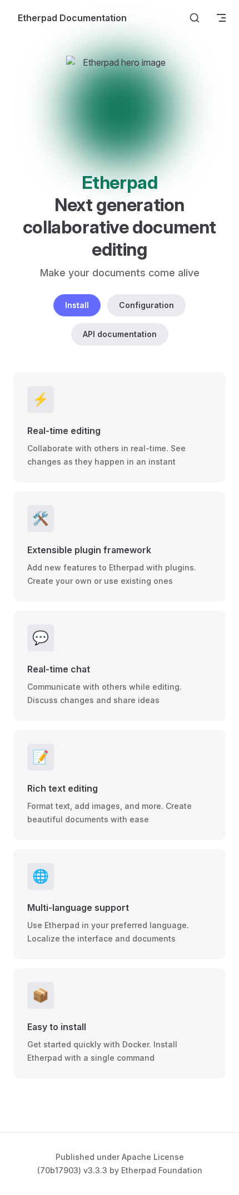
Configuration (146, 305)
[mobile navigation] (221, 18)
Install (77, 305)
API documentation (120, 334)
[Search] (194, 18)
